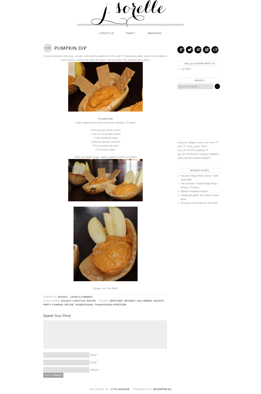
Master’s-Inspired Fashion (194, 191)
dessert (129, 301)
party (130, 33)
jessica (63, 297)
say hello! (186, 68)
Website (94, 370)
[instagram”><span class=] (206, 49)
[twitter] (189, 49)
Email (93, 362)
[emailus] (215, 49)
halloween (144, 301)
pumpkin (57, 305)
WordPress (162, 389)
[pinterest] (198, 49)
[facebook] (180, 49)
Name (93, 355)
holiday (66, 301)
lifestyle (106, 33)
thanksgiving (84, 305)
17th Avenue (120, 389)
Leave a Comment (81, 297)
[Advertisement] (197, 115)
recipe (91, 301)
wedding (155, 33)
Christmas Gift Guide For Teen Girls (199, 203)
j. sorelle (130, 13)
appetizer (116, 301)
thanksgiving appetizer (111, 305)
